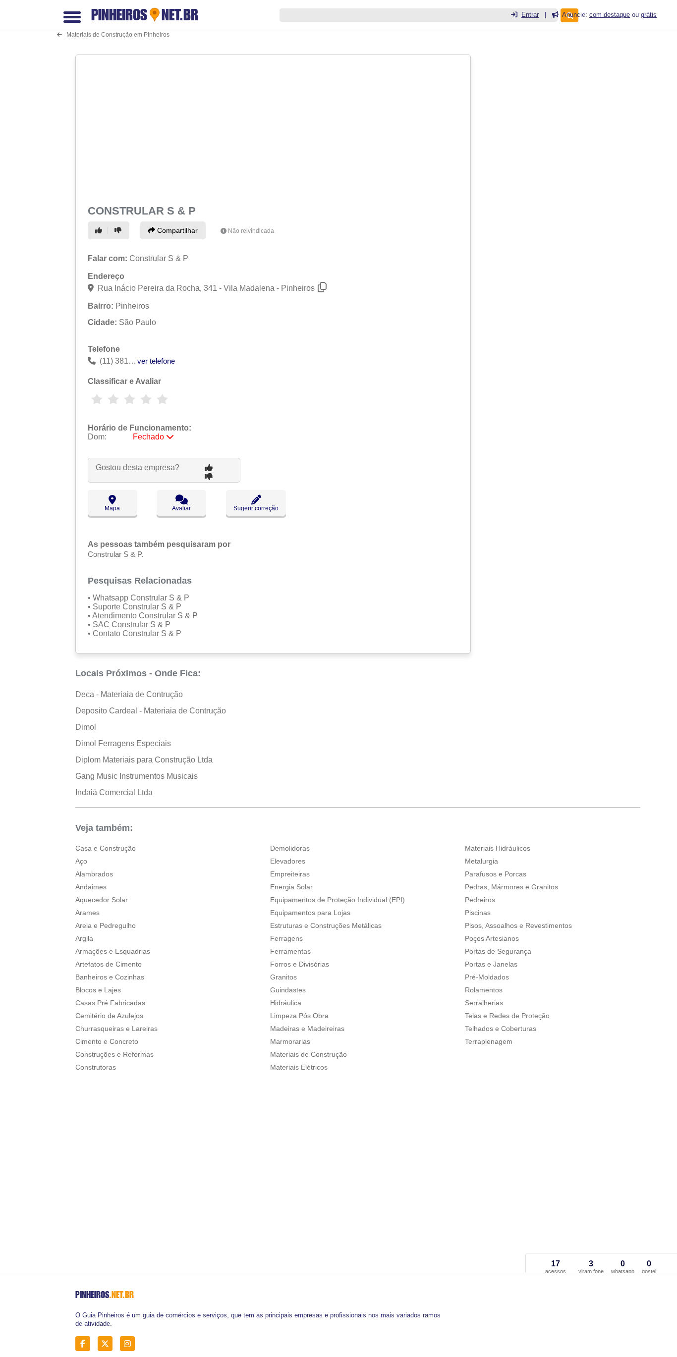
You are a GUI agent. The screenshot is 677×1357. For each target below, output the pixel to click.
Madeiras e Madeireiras (307, 1028)
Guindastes (288, 990)
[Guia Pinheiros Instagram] (130, 1343)
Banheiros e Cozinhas (109, 977)
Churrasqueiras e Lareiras (116, 1028)
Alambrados (94, 874)
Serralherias (484, 1003)
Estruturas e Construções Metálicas (326, 925)
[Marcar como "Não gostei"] (119, 230)
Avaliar (181, 508)
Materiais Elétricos (299, 1067)
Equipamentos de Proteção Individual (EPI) (337, 900)
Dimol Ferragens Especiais (123, 743)
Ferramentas (290, 951)
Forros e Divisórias (299, 964)
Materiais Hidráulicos (497, 848)
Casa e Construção (105, 848)
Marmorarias (290, 1041)
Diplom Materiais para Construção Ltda (144, 760)
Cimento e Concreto (106, 1041)
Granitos (283, 977)
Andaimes (91, 887)
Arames (87, 913)
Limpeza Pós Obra (299, 1016)
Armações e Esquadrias (112, 951)
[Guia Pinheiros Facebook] (85, 1343)
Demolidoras (290, 848)
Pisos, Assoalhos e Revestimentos (518, 925)
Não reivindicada (251, 230)
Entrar (530, 14)
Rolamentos (484, 990)
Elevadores (287, 861)
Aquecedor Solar (101, 900)
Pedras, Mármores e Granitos (511, 887)
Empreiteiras (290, 874)
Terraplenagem (488, 1041)
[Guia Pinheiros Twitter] (108, 1343)
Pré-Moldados (487, 977)
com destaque (609, 14)
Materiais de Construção (308, 1054)
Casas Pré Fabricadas (110, 1003)
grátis (649, 14)
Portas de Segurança (498, 951)
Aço (81, 861)
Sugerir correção (256, 508)
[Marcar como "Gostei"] (100, 230)
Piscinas (478, 913)
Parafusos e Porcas (495, 874)
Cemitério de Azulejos (109, 1016)
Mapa (112, 508)
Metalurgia (481, 861)
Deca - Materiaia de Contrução (129, 694)
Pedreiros (480, 900)
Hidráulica (285, 1003)
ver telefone (156, 361)
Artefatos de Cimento (108, 964)
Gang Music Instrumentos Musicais (136, 776)
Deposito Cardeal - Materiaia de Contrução (150, 710)
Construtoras (95, 1067)
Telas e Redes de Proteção (507, 1016)
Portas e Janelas (491, 964)
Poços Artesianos (492, 938)
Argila (84, 938)
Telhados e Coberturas (500, 1028)
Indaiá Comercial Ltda (114, 792)
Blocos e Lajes (98, 990)
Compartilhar (176, 230)
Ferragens (286, 938)
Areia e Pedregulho (105, 925)
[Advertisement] (272, 127)
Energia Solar (291, 887)
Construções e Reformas (114, 1054)
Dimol (85, 727)
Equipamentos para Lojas (310, 913)
